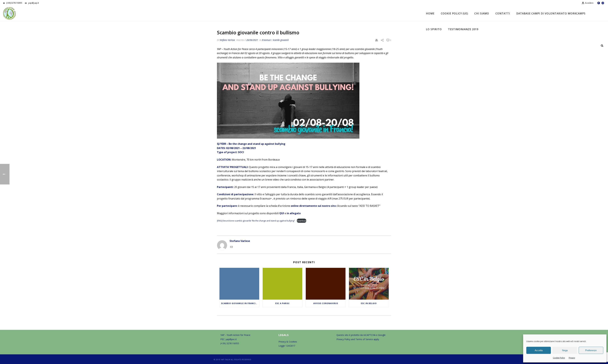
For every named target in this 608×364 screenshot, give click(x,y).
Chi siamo (481, 13)
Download (301, 220)
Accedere (589, 3)
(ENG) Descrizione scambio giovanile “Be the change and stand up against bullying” (256, 220)
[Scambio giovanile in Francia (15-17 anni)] (239, 284)
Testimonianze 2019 (463, 29)
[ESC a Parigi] (282, 284)
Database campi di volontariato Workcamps (551, 13)
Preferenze (591, 350)
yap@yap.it (33, 2)
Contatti (502, 13)
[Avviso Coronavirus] (325, 284)
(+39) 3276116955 (14, 2)
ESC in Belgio (369, 303)
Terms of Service (364, 339)
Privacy (572, 357)
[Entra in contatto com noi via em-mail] (231, 247)
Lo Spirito (434, 29)
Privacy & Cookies (288, 341)
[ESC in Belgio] (369, 284)
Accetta (539, 350)
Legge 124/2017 (287, 345)
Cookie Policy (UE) (454, 13)
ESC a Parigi (282, 303)
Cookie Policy (559, 357)
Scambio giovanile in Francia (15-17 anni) (240, 303)
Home (430, 13)
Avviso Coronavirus (325, 303)
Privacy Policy (343, 339)
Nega (565, 350)
